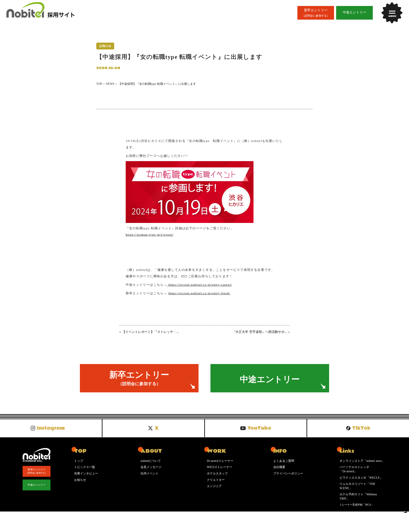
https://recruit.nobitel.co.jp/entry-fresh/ (199, 293)
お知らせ (80, 479)
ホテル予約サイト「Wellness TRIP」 (358, 496)
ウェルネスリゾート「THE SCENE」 (357, 486)
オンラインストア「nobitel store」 (362, 460)
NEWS (110, 83)
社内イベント (149, 473)
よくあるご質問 (283, 460)
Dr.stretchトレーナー (220, 460)
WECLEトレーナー (219, 467)
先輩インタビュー (86, 473)
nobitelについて (151, 460)
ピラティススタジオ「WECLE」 (361, 477)
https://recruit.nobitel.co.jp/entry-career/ (200, 284)
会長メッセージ (151, 467)
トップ (78, 460)
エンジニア (214, 486)
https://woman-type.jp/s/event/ (149, 234)
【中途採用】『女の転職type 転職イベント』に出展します (157, 83)
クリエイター (216, 479)
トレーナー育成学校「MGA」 (357, 504)
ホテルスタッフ (217, 473)
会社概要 (279, 467)
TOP (99, 83)
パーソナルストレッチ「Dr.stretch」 (354, 469)
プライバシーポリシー (288, 473)
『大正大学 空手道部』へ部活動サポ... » (261, 332)
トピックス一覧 (84, 467)
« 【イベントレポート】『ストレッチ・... (149, 332)
